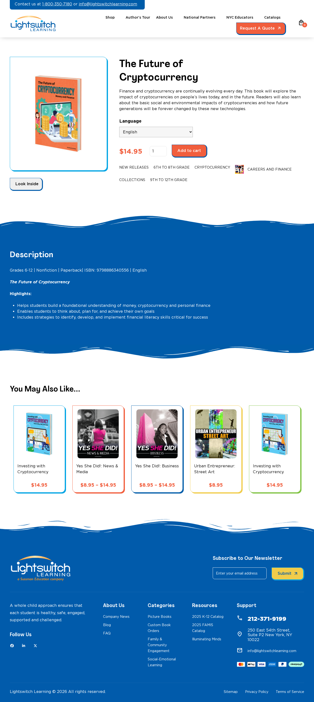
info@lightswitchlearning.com (108, 4)
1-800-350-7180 (57, 4)
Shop (110, 17)
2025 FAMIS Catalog (202, 628)
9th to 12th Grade (168, 180)
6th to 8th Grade (172, 167)
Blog (107, 625)
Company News (116, 617)
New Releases (134, 167)
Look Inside (27, 184)
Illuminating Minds (206, 639)
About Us (164, 17)
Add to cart (189, 150)
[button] (301, 24)
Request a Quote (257, 28)
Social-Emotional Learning (162, 662)
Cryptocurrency (212, 167)
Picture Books (159, 617)
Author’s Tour (138, 17)
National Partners (199, 17)
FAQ (107, 633)
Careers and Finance (270, 169)
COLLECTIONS (132, 180)
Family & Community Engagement (159, 645)
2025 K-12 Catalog (207, 617)
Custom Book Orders (159, 628)
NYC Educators (239, 17)
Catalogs (272, 17)
